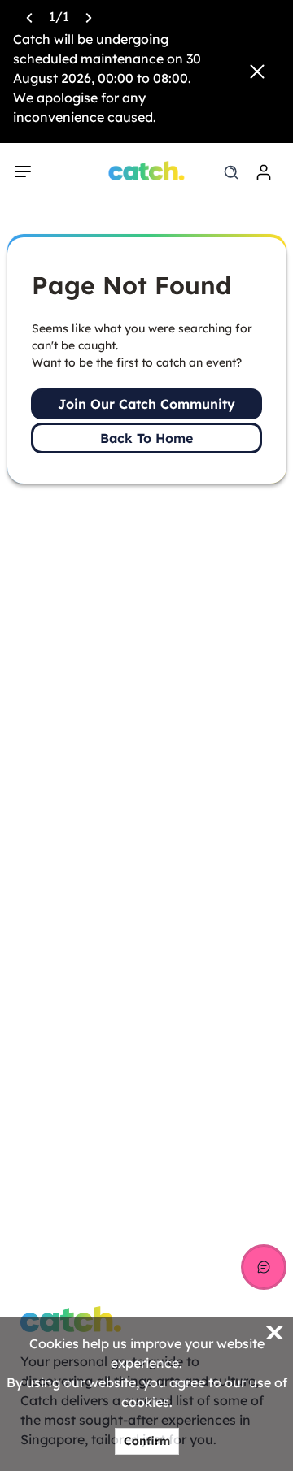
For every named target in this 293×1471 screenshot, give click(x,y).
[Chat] (263, 1267)
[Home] (147, 170)
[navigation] (23, 171)
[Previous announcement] (29, 16)
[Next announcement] (88, 16)
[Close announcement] (257, 71)
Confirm (147, 1441)
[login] (263, 172)
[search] (231, 172)
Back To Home (146, 438)
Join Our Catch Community (146, 404)
